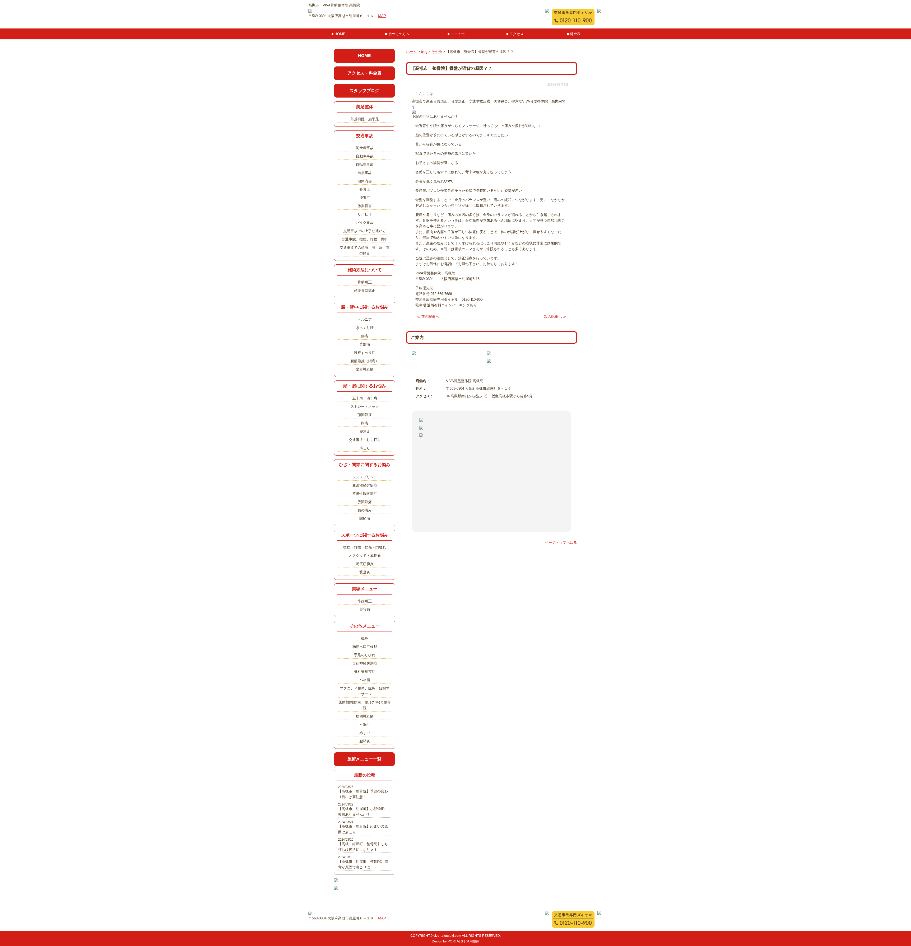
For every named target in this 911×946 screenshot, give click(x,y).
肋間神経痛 (365, 716)
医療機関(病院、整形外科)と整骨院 (365, 705)
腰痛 (364, 336)
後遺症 (364, 198)
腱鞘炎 (364, 741)
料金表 (575, 34)
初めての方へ (398, 34)
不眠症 (364, 724)
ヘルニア (365, 319)
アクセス (516, 34)
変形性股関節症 (364, 494)
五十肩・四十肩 (364, 398)
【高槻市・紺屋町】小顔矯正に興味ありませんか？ (363, 811)
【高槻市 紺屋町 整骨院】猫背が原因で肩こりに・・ (363, 864)
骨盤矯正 (365, 282)
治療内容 (365, 181)
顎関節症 (365, 415)
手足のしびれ (364, 655)
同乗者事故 (365, 148)
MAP (382, 16)
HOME (340, 34)
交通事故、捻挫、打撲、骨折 (365, 239)
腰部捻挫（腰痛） (364, 361)
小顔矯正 (365, 601)
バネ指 (364, 680)
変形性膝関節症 (364, 485)
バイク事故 (365, 222)
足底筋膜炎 (365, 564)
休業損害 (365, 206)
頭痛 (364, 423)
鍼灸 (364, 638)
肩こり (364, 448)
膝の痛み (365, 510)
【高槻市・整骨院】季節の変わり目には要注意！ (363, 794)
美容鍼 (364, 609)
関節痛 (364, 518)
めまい (364, 733)
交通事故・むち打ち (365, 440)
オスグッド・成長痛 (365, 555)
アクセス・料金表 (364, 73)
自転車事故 (365, 164)
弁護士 (364, 189)
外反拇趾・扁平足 (364, 119)
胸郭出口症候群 (364, 647)
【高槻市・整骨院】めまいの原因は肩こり (363, 829)
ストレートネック (364, 406)
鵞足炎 (364, 572)
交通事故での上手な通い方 (364, 231)
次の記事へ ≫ (555, 316)
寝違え (364, 431)
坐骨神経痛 (365, 369)
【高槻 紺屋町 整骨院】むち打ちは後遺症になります (363, 847)
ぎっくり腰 (365, 328)
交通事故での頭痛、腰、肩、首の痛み (365, 250)
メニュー (458, 34)
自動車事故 (365, 156)
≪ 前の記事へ (428, 316)
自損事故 (365, 173)
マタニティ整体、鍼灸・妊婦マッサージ (365, 691)
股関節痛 (365, 502)
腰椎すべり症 (364, 353)
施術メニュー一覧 (364, 759)
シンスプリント (364, 477)
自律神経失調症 (364, 663)
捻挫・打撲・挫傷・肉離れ (364, 547)
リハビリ (365, 214)
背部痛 (364, 344)
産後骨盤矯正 (364, 290)
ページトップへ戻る (561, 542)
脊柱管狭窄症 (364, 672)
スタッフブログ (364, 90)
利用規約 (472, 941)
